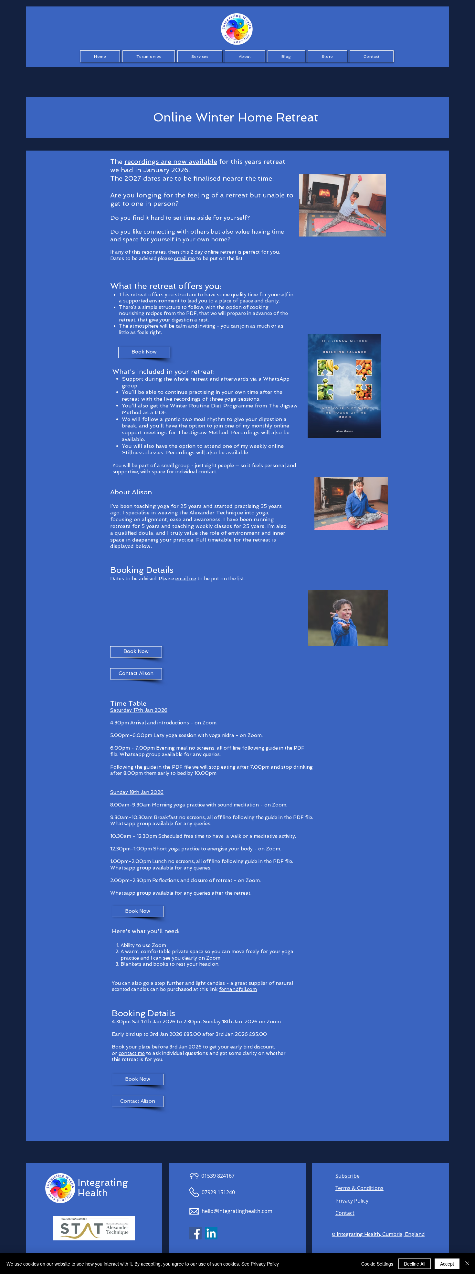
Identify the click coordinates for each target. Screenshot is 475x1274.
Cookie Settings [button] (377, 1263)
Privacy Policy (351, 1200)
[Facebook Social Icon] (195, 1233)
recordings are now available (170, 161)
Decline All (414, 1263)
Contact (344, 1212)
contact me (132, 1053)
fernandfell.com (238, 989)
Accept (447, 1263)
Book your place (131, 1047)
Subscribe (347, 1175)
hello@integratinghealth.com (237, 1211)
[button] (148, 56)
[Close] (467, 1263)
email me (184, 258)
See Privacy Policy (260, 1263)
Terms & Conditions (359, 1188)
